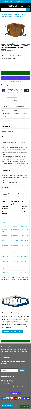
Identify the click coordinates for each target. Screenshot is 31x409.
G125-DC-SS (24, 235)
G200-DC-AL (5, 246)
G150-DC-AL (5, 240)
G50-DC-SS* (24, 221)
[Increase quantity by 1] (13, 68)
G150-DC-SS (24, 240)
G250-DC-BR (14, 251)
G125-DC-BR (14, 235)
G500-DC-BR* (14, 267)
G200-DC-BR (14, 246)
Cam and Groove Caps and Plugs (13, 16)
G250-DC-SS (24, 251)
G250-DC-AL (5, 251)
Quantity (3, 64)
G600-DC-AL (5, 272)
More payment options (15, 81)
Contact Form (12, 380)
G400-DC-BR (14, 261)
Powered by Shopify (15, 406)
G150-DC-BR (14, 240)
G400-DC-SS (24, 261)
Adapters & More (7, 14)
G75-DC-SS (24, 226)
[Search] (28, 9)
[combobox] (13, 9)
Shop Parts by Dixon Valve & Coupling (13, 331)
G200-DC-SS (24, 246)
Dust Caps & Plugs (19, 14)
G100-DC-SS (24, 230)
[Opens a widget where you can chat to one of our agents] (25, 406)
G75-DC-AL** (5, 226)
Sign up (22, 370)
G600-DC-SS (24, 272)
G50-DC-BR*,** (15, 221)
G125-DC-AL (5, 235)
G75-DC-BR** (14, 226)
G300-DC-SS (24, 256)
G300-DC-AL (5, 256)
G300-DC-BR (14, 256)
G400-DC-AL (5, 261)
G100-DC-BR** (15, 230)
